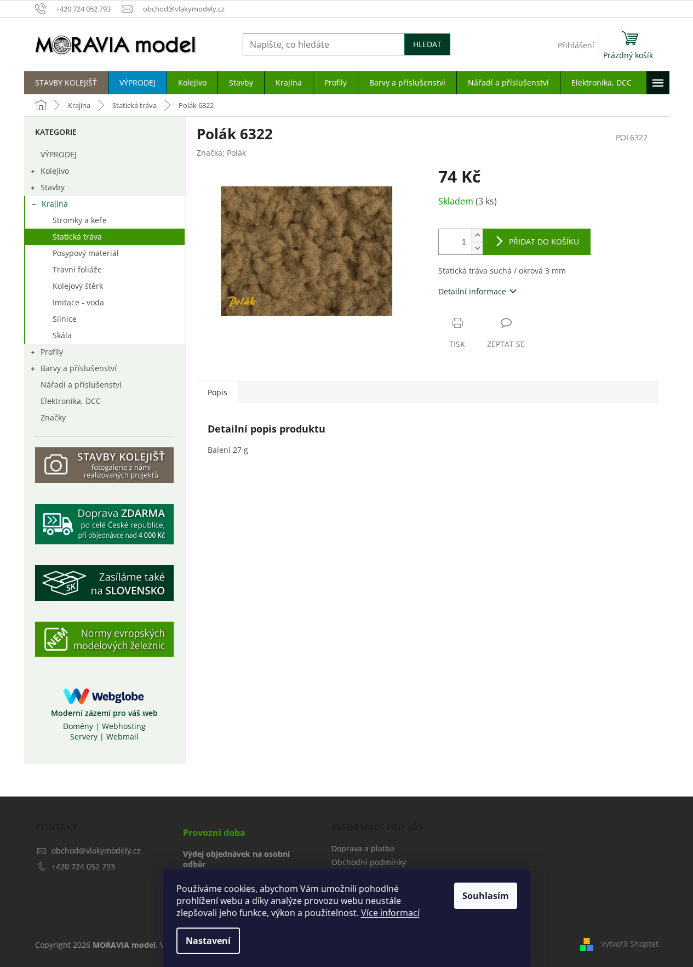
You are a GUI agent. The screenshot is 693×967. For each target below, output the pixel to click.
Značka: (221, 152)
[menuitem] (66, 82)
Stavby (53, 187)
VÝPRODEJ (59, 154)
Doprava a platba (362, 848)
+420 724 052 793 (83, 866)
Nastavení (208, 941)
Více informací (390, 913)
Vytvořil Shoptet (629, 943)
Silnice (65, 319)
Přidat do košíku (544, 241)
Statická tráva (77, 236)
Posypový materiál (86, 253)
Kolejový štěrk (78, 286)
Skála (62, 335)
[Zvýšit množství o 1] (477, 235)
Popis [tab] (217, 392)
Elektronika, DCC (71, 401)
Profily (52, 351)
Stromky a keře (80, 220)
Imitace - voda (78, 302)
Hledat (427, 44)
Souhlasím (485, 896)
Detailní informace (472, 291)
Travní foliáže (77, 269)
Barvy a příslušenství (79, 368)
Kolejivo (55, 171)
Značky (53, 417)
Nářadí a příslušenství (81, 384)
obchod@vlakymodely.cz (96, 850)
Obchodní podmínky (368, 862)
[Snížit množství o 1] (477, 248)
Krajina (55, 203)
